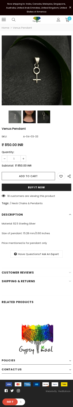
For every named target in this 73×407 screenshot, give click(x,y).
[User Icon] (58, 19)
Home (5, 27)
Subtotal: (8, 165)
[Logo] (37, 19)
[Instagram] (18, 391)
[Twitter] (12, 391)
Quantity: (8, 152)
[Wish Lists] (61, 176)
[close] (70, 7)
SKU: (4, 136)
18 (8, 196)
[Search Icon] (13, 19)
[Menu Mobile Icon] (4, 20)
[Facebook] (5, 391)
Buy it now (36, 187)
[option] (36, 70)
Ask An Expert (50, 254)
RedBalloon (64, 391)
